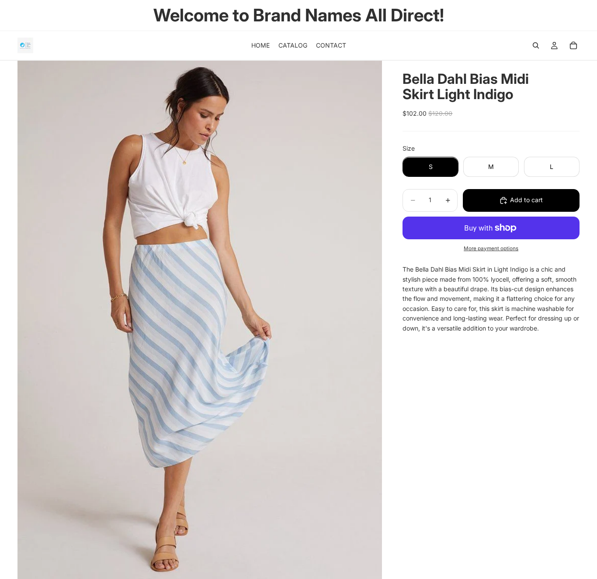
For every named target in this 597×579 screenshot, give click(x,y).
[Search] (535, 45)
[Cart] (573, 45)
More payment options (491, 248)
